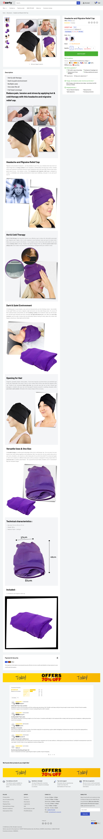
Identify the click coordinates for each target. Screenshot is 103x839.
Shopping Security (70, 87)
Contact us (12, 8)
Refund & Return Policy (8, 806)
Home (4, 12)
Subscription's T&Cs (8, 810)
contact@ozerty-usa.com (55, 812)
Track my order (21, 8)
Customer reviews (47, 8)
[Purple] (67, 39)
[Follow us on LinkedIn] (51, 823)
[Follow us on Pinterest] (46, 823)
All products (9, 12)
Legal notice (27, 804)
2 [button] (50, 754)
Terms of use (6, 801)
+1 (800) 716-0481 (51, 809)
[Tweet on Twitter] (94, 22)
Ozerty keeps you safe (29, 808)
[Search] (78, 2)
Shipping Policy (6, 804)
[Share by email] (97, 22)
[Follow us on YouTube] (48, 823)
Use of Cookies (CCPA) (8, 799)
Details (73, 84)
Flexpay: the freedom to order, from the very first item (79, 80)
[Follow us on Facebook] (43, 823)
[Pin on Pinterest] (92, 22)
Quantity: (66, 48)
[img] (19, 701)
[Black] (72, 39)
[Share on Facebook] (89, 22)
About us (38, 8)
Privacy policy (6, 797)
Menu (4, 8)
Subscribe (85, 814)
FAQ (25, 806)
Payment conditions (8, 808)
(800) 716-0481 (30, 8)
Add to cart (81, 54)
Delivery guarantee (71, 67)
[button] (67, 22)
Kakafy (69, 20)
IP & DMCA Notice (28, 810)
